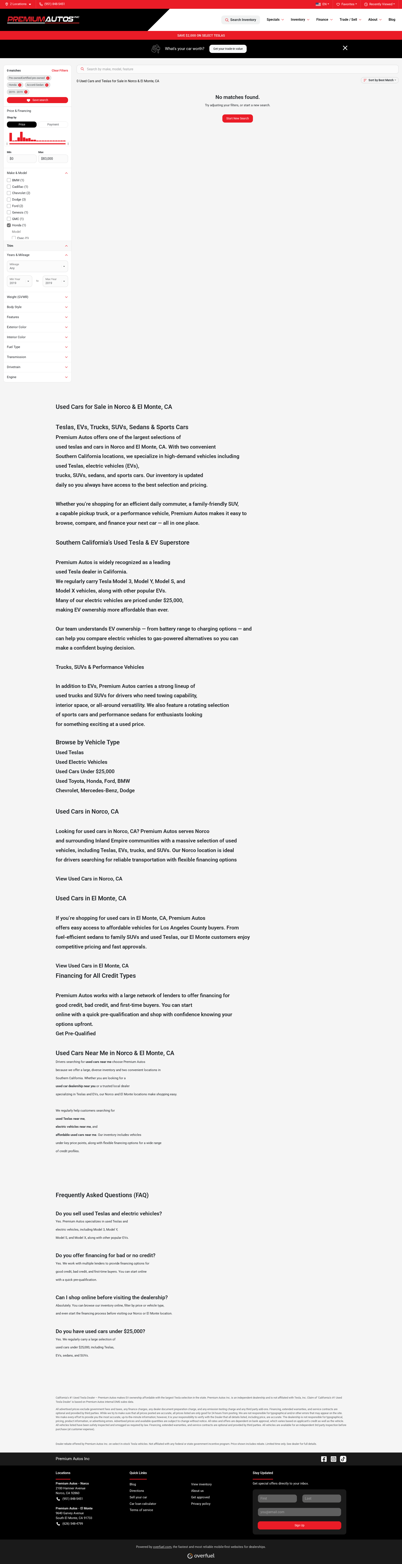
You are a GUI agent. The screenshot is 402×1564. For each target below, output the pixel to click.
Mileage (14, 264)
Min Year (15, 279)
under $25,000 (165, 600)
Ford (109, 781)
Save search (40, 100)
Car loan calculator (143, 1504)
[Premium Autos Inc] (43, 20)
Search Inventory (243, 20)
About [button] (372, 20)
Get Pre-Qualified (76, 1033)
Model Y (143, 581)
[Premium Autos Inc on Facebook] (322, 1458)
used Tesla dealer (76, 572)
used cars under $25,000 (72, 1347)
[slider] (6, 143)
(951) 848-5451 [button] (54, 4)
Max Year (51, 279)
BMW (123, 781)
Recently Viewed (380, 4)
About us (197, 1491)
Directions (137, 1491)
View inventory (201, 1484)
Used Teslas (70, 752)
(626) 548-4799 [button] (72, 1524)
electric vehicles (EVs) (112, 466)
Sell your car (138, 1497)
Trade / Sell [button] (348, 20)
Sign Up (299, 1525)
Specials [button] (273, 20)
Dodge (127, 790)
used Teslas (69, 466)
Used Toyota (70, 781)
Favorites (347, 4)
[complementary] (389, 1551)
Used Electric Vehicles (81, 762)
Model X (65, 591)
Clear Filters (60, 70)
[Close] (345, 48)
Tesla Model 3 (115, 581)
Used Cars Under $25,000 (85, 771)
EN (324, 4)
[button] (19, 4)
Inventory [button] (298, 20)
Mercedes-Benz (99, 790)
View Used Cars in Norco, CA (89, 879)
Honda (94, 781)
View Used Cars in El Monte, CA (92, 966)
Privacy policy (200, 1504)
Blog (392, 20)
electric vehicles (67, 1229)
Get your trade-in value (228, 48)
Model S (164, 581)
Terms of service (141, 1510)
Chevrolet (67, 790)
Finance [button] (322, 20)
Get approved (200, 1497)
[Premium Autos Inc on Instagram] (332, 1458)
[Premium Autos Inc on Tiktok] (341, 1458)
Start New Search (237, 118)
